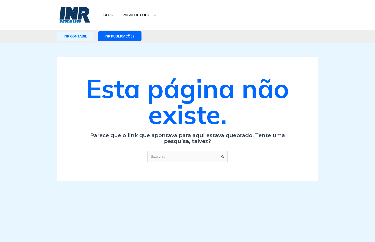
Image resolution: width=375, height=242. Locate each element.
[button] (75, 36)
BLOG (108, 15)
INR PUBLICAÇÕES (120, 36)
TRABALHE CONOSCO (139, 15)
